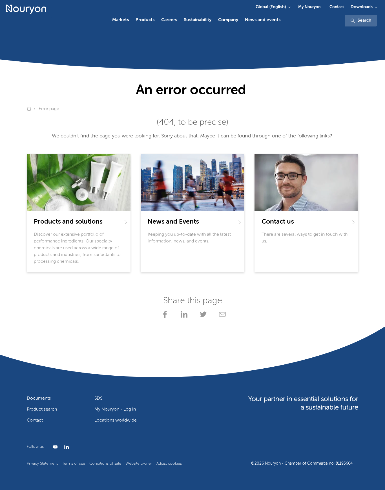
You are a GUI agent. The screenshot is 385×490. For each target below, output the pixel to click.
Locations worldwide (115, 420)
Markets (120, 20)
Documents (39, 398)
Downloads (362, 7)
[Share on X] (202, 314)
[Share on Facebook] (163, 314)
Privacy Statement (42, 464)
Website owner (138, 464)
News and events (262, 20)
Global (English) (271, 7)
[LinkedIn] (65, 447)
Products (145, 20)
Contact (336, 7)
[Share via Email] (221, 314)
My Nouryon (309, 7)
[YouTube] (54, 447)
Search (364, 20)
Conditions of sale (105, 464)
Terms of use (73, 464)
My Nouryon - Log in (115, 409)
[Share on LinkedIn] (182, 314)
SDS (98, 398)
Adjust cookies (169, 464)
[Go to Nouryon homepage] (26, 9)
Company (228, 20)
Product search (42, 409)
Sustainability (197, 20)
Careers (169, 20)
